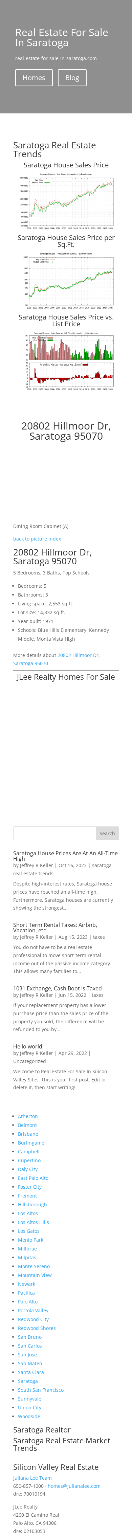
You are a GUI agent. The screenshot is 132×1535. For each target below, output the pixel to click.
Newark (26, 1284)
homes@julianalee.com (74, 1486)
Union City (29, 1407)
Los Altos (28, 1213)
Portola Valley (33, 1310)
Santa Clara (31, 1372)
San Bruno (30, 1337)
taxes (99, 937)
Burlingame (31, 1142)
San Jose (27, 1354)
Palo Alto (28, 1301)
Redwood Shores (37, 1328)
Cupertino (29, 1160)
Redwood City (33, 1319)
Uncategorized (29, 1061)
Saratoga (28, 1381)
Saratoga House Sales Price (66, 164)
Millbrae (27, 1248)
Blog (72, 77)
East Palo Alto (33, 1178)
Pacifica (26, 1293)
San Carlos (30, 1345)
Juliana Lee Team (32, 1478)
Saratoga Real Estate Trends (54, 149)
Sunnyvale (29, 1398)
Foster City (30, 1187)
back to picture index (37, 538)
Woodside (29, 1416)
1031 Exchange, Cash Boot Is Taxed (57, 988)
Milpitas (27, 1257)
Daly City (28, 1169)
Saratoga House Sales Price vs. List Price (66, 320)
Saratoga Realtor (42, 1429)
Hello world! (28, 1046)
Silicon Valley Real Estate (55, 1467)
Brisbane (28, 1134)
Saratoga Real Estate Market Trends (61, 1444)
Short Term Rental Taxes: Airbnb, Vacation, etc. (55, 927)
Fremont (27, 1195)
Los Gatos (29, 1231)
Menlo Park (30, 1240)
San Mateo (30, 1363)
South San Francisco (41, 1390)
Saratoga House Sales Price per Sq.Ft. (66, 241)
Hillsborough (32, 1204)
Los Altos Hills (33, 1222)
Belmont (27, 1125)
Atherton (28, 1116)
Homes (34, 77)
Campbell (29, 1151)
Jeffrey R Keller (36, 865)
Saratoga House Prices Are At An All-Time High (65, 855)
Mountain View (35, 1275)
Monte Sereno (34, 1266)
